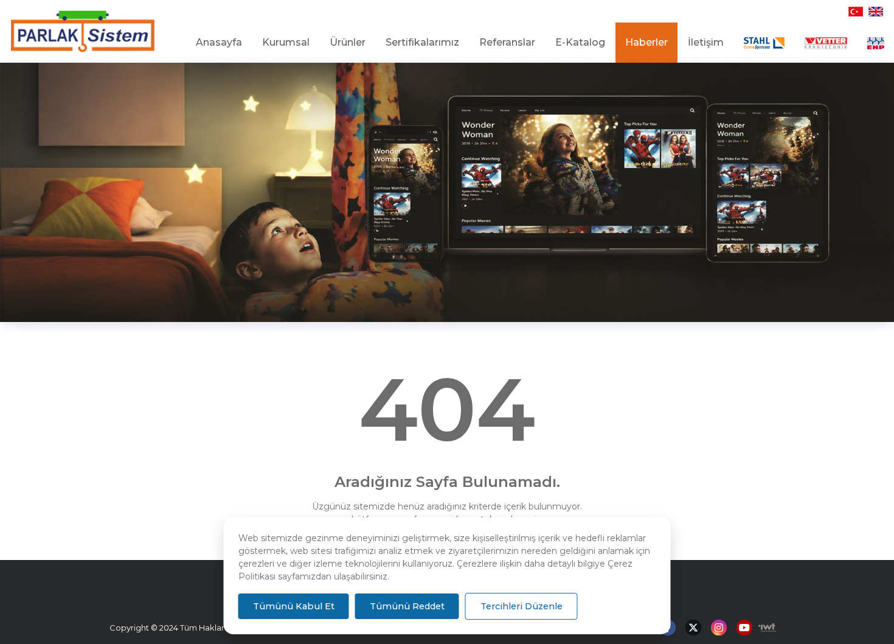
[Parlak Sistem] (82, 31)
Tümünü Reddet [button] (407, 606)
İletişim (706, 42)
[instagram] (719, 628)
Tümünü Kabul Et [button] (293, 606)
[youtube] (744, 628)
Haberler (646, 42)
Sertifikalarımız (422, 42)
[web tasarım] (764, 627)
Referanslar (507, 42)
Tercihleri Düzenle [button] (521, 606)
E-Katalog (580, 42)
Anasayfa (219, 42)
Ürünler (348, 42)
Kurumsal (286, 42)
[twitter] (693, 628)
